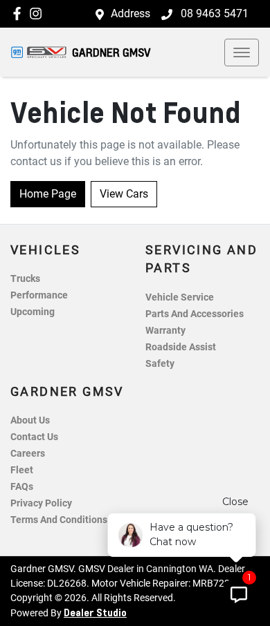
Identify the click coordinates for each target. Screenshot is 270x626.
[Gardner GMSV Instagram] (38, 13)
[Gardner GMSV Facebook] (19, 13)
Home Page (47, 193)
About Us (30, 420)
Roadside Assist (180, 347)
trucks (25, 279)
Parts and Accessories (194, 314)
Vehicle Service (179, 297)
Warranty (165, 330)
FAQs (21, 487)
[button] (241, 52)
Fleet (21, 470)
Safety (159, 364)
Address (130, 13)
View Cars (124, 193)
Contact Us (34, 437)
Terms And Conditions (58, 520)
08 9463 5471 (213, 13)
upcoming (32, 312)
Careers (27, 453)
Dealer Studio (95, 612)
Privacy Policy (41, 503)
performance (39, 295)
